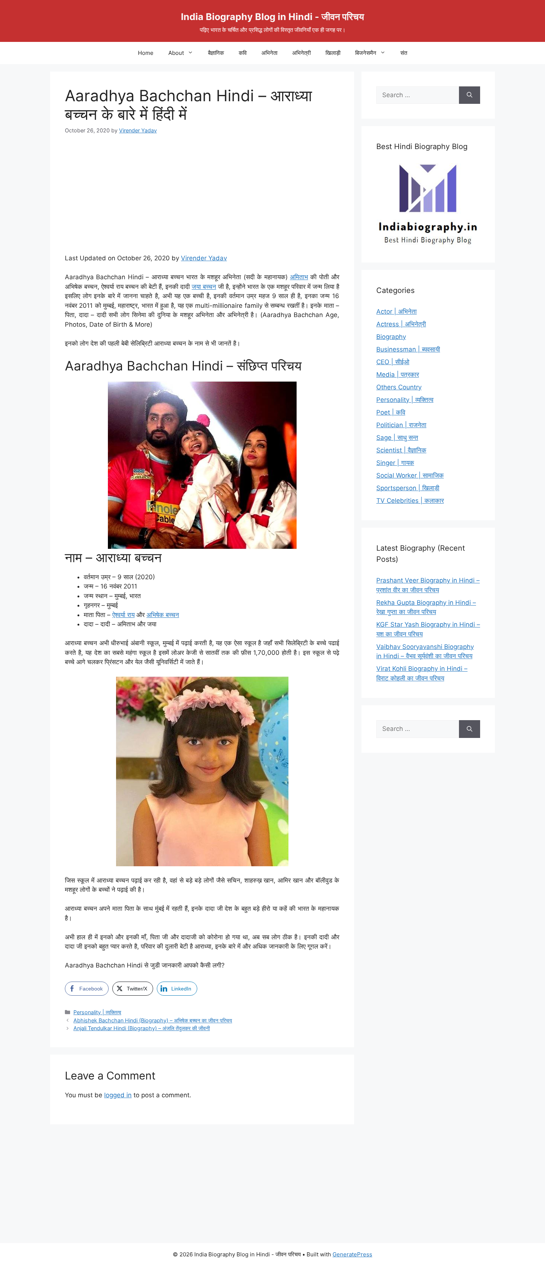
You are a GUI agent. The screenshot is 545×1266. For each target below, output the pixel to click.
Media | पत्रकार (397, 374)
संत (403, 52)
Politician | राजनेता (401, 425)
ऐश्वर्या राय (123, 615)
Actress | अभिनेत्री (401, 324)
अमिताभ (299, 277)
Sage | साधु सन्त (397, 437)
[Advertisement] (202, 199)
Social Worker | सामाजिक (410, 475)
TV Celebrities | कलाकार (410, 500)
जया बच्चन (204, 286)
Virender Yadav (204, 258)
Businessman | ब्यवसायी (408, 349)
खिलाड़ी (333, 52)
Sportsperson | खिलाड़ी (407, 488)
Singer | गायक (395, 462)
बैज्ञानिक (216, 52)
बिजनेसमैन (365, 52)
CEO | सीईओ (392, 362)
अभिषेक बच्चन (162, 615)
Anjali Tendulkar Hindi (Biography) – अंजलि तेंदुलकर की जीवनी (141, 1028)
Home (145, 52)
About (176, 52)
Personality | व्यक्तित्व (97, 1012)
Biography (391, 336)
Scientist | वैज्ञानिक (401, 450)
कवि (243, 52)
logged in (118, 1095)
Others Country (399, 387)
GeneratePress (352, 1254)
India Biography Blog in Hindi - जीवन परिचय (272, 16)
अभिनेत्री (301, 52)
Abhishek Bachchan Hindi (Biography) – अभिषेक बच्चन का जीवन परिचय (152, 1020)
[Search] (469, 95)
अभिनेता (269, 52)
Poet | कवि (390, 412)
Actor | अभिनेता (396, 311)
